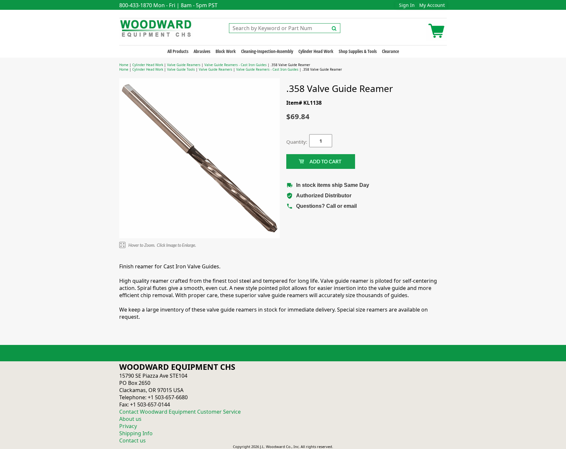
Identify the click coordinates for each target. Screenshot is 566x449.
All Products (177, 51)
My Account (432, 5)
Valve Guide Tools (181, 69)
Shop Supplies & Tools (358, 51)
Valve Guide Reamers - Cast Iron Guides (235, 65)
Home (123, 65)
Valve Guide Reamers (183, 65)
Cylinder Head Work (315, 51)
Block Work (226, 51)
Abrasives (202, 51)
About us (130, 418)
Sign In (407, 5)
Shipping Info (136, 433)
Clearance (390, 51)
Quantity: (292, 141)
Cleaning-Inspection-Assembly (267, 51)
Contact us (132, 440)
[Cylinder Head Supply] (156, 27)
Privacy (128, 426)
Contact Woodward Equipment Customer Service (180, 411)
